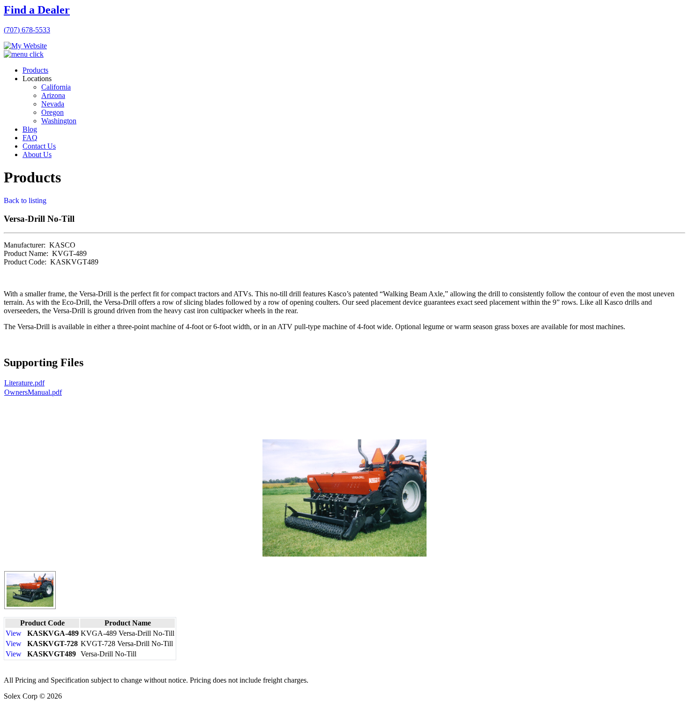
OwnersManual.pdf (33, 392)
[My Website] (25, 46)
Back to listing (25, 200)
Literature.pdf (24, 383)
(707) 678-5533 (27, 30)
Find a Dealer (37, 10)
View (14, 633)
